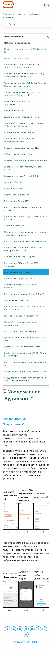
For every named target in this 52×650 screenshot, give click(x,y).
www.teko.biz (30, 641)
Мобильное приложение (17, 43)
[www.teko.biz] (8, 5)
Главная (6, 14)
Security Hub (19, 14)
